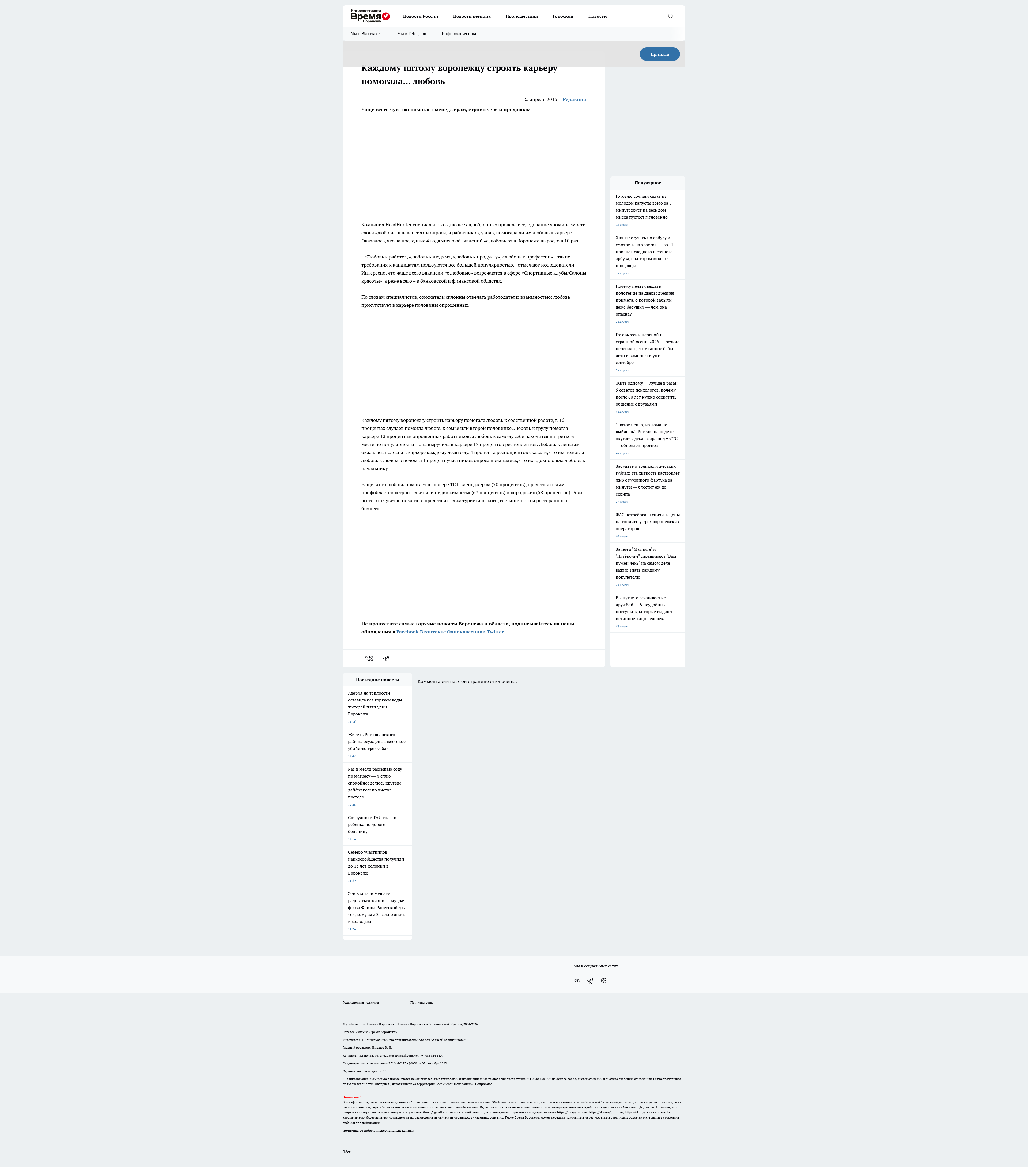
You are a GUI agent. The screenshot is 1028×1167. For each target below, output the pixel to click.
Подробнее (483, 1084)
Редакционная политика (361, 1002)
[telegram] (388, 658)
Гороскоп (563, 16)
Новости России (420, 16)
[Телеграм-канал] (590, 980)
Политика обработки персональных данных (378, 1130)
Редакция (574, 99)
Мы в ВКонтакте (366, 33)
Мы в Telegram (411, 33)
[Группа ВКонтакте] (577, 980)
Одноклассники (466, 632)
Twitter (495, 632)
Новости (597, 16)
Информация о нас (460, 33)
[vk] (369, 658)
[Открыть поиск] (670, 16)
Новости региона (472, 16)
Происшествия (522, 16)
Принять (660, 54)
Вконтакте (433, 632)
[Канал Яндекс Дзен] (603, 980)
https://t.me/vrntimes (572, 1112)
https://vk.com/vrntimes (606, 1112)
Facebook (407, 632)
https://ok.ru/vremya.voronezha (647, 1112)
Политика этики (422, 1002)
